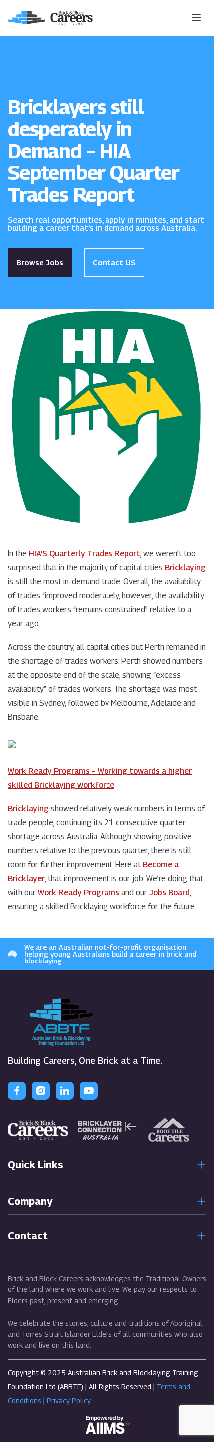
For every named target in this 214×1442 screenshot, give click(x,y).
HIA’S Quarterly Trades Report (84, 553)
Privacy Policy (69, 1400)
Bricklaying (185, 567)
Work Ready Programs (78, 892)
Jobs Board (169, 892)
